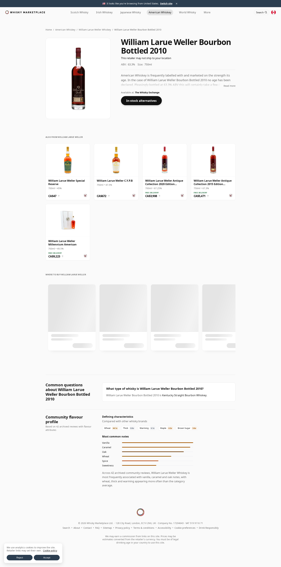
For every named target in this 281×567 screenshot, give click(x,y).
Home (49, 29)
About (77, 527)
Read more (229, 85)
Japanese (130, 12)
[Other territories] (273, 12)
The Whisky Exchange (147, 92)
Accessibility (164, 527)
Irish (104, 12)
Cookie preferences (184, 527)
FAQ (97, 527)
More (207, 12)
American (160, 12)
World (187, 12)
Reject (19, 557)
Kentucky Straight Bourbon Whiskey (184, 395)
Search (66, 527)
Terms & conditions (143, 527)
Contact (87, 527)
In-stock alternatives (141, 101)
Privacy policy (122, 527)
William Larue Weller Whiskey (95, 29)
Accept (46, 557)
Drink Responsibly (209, 527)
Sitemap (107, 527)
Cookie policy (50, 550)
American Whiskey (65, 29)
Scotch (79, 12)
